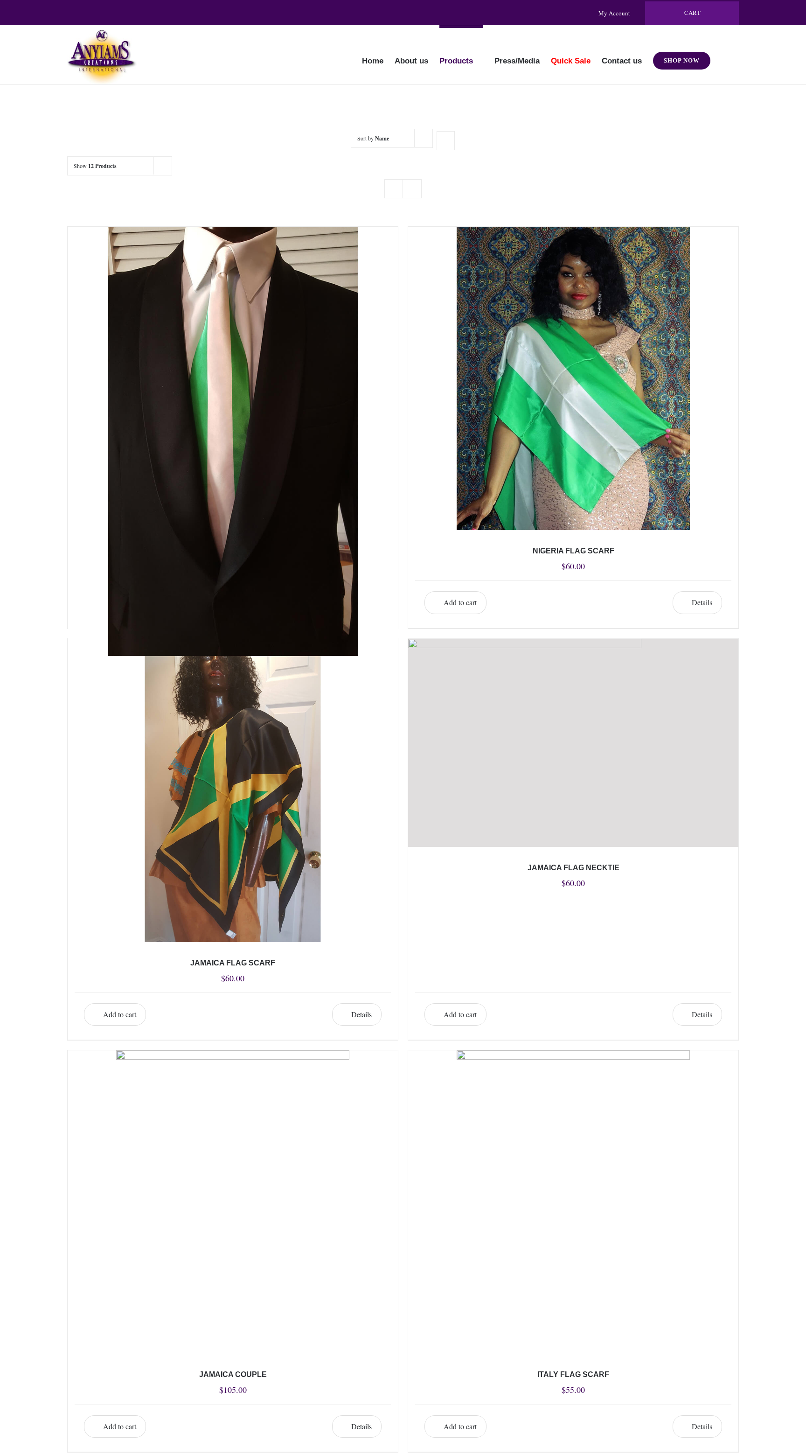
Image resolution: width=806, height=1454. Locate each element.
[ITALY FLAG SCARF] (573, 1202)
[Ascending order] (446, 140)
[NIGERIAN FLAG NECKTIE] (233, 331)
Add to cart (460, 602)
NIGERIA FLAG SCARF (573, 551)
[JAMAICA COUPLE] (233, 1202)
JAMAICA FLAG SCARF (232, 963)
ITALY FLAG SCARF (573, 1374)
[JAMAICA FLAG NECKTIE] (573, 743)
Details (702, 602)
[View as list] (412, 189)
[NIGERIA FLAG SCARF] (573, 378)
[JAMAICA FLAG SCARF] (233, 790)
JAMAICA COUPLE (233, 1374)
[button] (725, 54)
